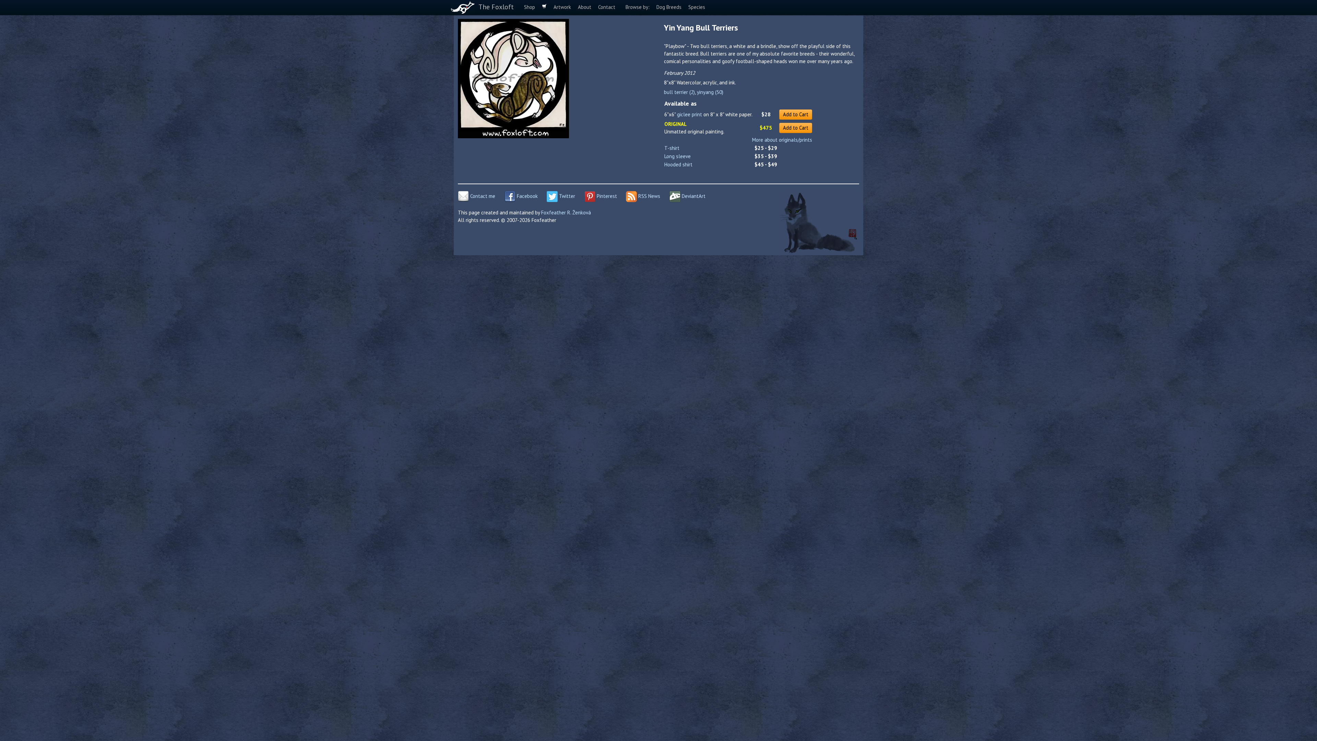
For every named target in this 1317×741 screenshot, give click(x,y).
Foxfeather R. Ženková (566, 212)
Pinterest (606, 196)
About (584, 7)
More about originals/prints (782, 140)
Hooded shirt (678, 164)
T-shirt (671, 148)
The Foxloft (496, 6)
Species (696, 7)
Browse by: (638, 7)
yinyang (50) (710, 92)
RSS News (648, 196)
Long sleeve (677, 156)
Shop (529, 7)
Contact (606, 7)
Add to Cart (795, 114)
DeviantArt (692, 196)
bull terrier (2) (679, 92)
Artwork (562, 7)
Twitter (566, 196)
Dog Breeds (668, 7)
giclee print (689, 114)
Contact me (482, 196)
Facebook (526, 196)
